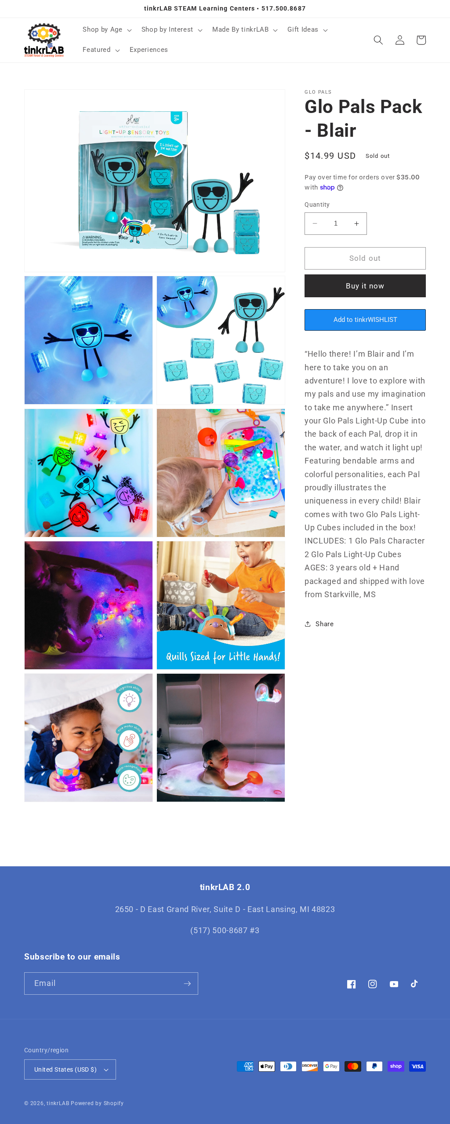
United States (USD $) (65, 1069)
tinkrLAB (58, 1103)
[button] (106, 30)
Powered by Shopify (97, 1103)
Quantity (317, 204)
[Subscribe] (187, 983)
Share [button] (325, 624)
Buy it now (365, 286)
